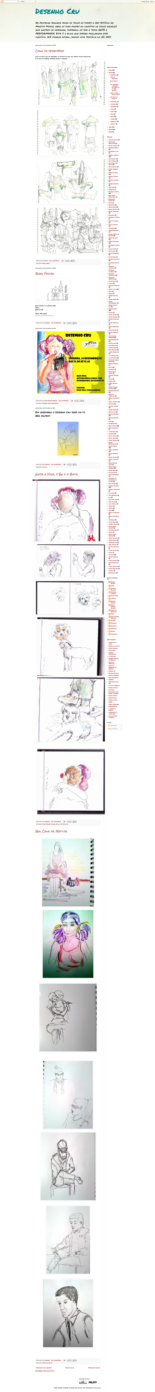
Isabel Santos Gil (113, 306)
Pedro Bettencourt (112, 443)
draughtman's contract (113, 716)
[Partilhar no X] (70, 261)
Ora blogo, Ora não (113, 682)
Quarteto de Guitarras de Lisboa (113, 479)
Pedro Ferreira (113, 453)
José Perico (112, 345)
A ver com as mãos (113, 643)
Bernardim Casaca (112, 199)
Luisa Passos (113, 358)
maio (112, 114)
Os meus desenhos (114, 685)
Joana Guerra (113, 317)
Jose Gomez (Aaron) (112, 336)
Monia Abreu (113, 410)
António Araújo (114, 184)
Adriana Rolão (113, 140)
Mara (110, 379)
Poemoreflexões (114, 475)
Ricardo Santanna (114, 489)
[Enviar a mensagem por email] (66, 261)
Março (111, 381)
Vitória (111, 571)
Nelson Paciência (114, 414)
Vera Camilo (112, 544)
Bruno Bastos (113, 209)
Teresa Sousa (113, 542)
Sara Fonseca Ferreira (115, 617)
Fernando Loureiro (111, 270)
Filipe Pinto (112, 281)
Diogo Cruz (112, 251)
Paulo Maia (112, 438)
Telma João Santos (112, 535)
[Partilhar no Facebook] (72, 261)
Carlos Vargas (113, 225)
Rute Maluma (113, 499)
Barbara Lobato (114, 192)
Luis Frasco (112, 355)
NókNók (111, 680)
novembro (113, 102)
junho (112, 111)
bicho (110, 203)
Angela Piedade (113, 176)
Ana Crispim (112, 159)
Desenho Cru (57, 11)
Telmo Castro (113, 538)
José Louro (112, 343)
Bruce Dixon (112, 207)
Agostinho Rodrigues (112, 142)
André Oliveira (113, 173)
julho (112, 109)
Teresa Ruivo (54, 403)
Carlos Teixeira (113, 221)
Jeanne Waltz (113, 309)
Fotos (110, 283)
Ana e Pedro (112, 161)
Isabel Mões (112, 299)
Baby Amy (111, 187)
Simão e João (113, 524)
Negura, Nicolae (114, 673)
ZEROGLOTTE (113, 706)
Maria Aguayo (113, 383)
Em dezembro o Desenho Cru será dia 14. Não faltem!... (114, 87)
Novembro (112, 423)
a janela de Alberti (112, 709)
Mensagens (113, 725)
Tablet (111, 532)
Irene (110, 293)
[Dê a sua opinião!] (68, 261)
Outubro (111, 434)
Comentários (113, 729)
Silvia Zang (112, 522)
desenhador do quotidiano (113, 713)
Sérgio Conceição (114, 512)
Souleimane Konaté (112, 527)
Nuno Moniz (112, 426)
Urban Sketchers (114, 704)
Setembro (112, 520)
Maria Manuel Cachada (48, 824)
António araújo (114, 180)
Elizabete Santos (114, 263)
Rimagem (111, 690)
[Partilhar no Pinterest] (74, 261)
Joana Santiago (114, 323)
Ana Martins (113, 167)
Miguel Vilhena (113, 406)
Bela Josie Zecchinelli (112, 196)
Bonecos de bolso (114, 646)
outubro (113, 104)
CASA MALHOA (113, 230)
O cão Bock (62, 824)
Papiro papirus (113, 688)
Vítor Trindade (113, 569)
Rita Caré (112, 493)
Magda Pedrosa (113, 364)
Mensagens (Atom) (48, 1371)
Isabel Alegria (113, 296)
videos (110, 553)
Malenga (111, 369)
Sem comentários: (54, 260)
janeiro (113, 124)
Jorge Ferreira (113, 332)
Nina (49, 403)
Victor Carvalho (114, 547)
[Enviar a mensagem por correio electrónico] (62, 260)
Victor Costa (113, 550)
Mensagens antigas (94, 1368)
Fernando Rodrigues (112, 274)
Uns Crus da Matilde (51, 831)
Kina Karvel (112, 350)
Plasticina (112, 472)
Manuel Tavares (114, 375)
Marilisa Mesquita (112, 395)
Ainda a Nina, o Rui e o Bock (56, 474)
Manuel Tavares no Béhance (114, 659)
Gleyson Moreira (114, 285)
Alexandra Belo (113, 148)
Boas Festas (44, 274)
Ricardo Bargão (114, 486)
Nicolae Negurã (113, 418)
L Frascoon (112, 656)
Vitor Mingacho (114, 563)
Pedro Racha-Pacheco (113, 467)
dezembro (113, 75)
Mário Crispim (113, 402)
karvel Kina (112, 348)
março (112, 119)
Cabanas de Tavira (114, 217)
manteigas (114, 634)
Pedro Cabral (46, 263)
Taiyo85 (113, 620)
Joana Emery (113, 315)
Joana (111, 312)
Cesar (112, 586)
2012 (110, 132)
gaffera (79, 1388)
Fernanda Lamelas (111, 267)
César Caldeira (113, 238)
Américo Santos (114, 155)
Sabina (111, 508)
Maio (110, 367)
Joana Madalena (114, 319)
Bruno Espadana (114, 211)
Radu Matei (112, 483)
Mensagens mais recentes (44, 1368)
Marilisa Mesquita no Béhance (113, 667)
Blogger (98, 1388)
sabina (111, 506)
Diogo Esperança (114, 253)
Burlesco (111, 215)
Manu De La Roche (112, 372)
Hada (110, 291)
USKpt (110, 702)
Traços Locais (113, 700)
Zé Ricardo (112, 573)
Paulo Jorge (113, 436)
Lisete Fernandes (114, 352)
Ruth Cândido (113, 504)
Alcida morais (113, 146)
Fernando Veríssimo (112, 278)
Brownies (112, 205)
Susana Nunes (113, 530)
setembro (113, 106)
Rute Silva (112, 502)
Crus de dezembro (49, 51)
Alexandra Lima (113, 151)
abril (112, 116)
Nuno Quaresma (113, 428)
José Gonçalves (113, 339)
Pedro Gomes (113, 457)
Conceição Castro (114, 245)
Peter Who (112, 470)
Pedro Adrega (113, 440)
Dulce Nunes (112, 257)
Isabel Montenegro (113, 302)
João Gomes (112, 330)
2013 (110, 129)
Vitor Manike (113, 560)
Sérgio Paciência (114, 516)
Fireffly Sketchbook (112, 653)
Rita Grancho (113, 495)
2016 (110, 70)
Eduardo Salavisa (114, 259)
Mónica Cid (112, 412)
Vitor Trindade (113, 566)
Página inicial (70, 1368)
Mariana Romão (114, 391)
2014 (110, 127)
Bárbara (111, 189)
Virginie (111, 555)
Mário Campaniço (114, 398)
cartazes (44, 403)
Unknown (114, 623)
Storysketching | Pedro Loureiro (114, 692)
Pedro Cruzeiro (113, 450)
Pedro (112, 614)
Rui (67, 824)
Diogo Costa (112, 249)
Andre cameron (113, 169)
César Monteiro (114, 241)
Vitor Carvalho (113, 557)
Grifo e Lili (112, 289)
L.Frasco (113, 598)
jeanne (113, 631)
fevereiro (113, 121)
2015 (110, 73)
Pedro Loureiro (114, 459)
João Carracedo (114, 326)
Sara (110, 510)
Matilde (44, 467)
